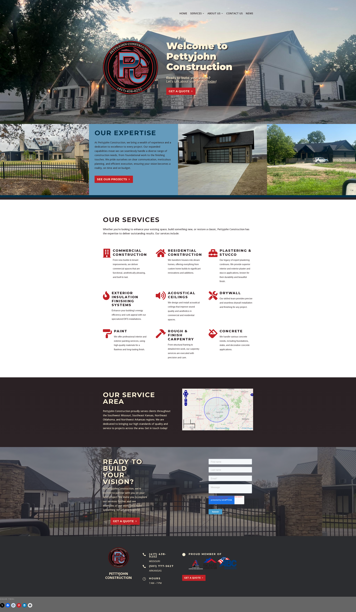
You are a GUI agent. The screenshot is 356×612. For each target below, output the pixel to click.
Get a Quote (179, 91)
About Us (213, 13)
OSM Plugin (247, 428)
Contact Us (234, 13)
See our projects (112, 179)
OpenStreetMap (222, 428)
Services (196, 13)
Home (183, 13)
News (249, 13)
